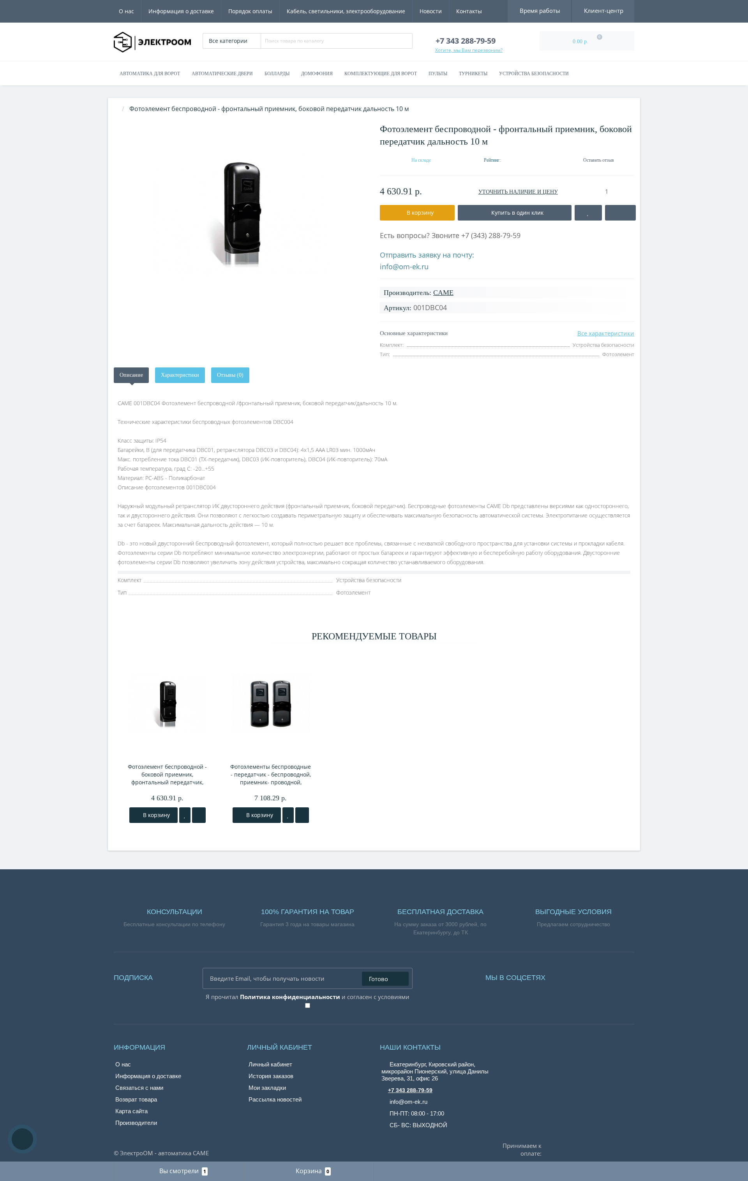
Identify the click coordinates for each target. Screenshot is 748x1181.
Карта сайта (131, 1111)
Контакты (469, 11)
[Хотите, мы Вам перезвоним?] (22, 1139)
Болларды (277, 73)
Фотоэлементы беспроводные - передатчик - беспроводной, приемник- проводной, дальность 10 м (270, 774)
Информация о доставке (181, 11)
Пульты (438, 73)
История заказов (271, 1076)
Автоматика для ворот (150, 73)
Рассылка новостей (275, 1099)
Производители (136, 1122)
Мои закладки (267, 1087)
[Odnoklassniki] (583, 976)
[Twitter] (594, 976)
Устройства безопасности (534, 73)
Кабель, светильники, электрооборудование (346, 11)
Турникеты (473, 73)
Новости (431, 11)
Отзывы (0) (230, 375)
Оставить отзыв (598, 160)
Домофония (317, 73)
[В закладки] (185, 815)
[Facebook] (561, 976)
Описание (131, 375)
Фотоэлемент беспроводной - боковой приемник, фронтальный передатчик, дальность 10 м (167, 774)
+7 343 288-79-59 (410, 1090)
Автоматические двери (222, 73)
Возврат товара (136, 1099)
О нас (126, 11)
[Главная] (116, 108)
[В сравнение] (199, 815)
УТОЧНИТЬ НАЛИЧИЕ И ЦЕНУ (518, 192)
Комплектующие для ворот (380, 73)
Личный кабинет (270, 1064)
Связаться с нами (139, 1087)
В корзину (155, 815)
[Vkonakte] (572, 976)
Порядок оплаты (250, 11)
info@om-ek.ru (404, 266)
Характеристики (180, 375)
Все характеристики (605, 333)
